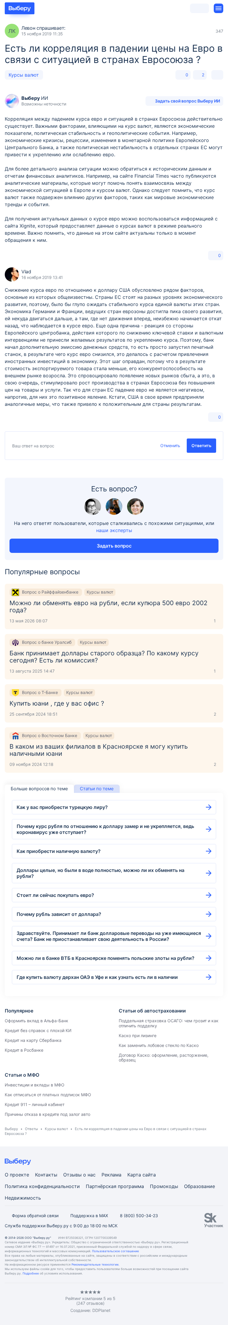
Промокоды (164, 1186)
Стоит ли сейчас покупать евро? (55, 895)
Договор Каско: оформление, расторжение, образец (163, 1058)
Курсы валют (24, 75)
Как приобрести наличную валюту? (59, 851)
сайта (149, 1175)
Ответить (201, 445)
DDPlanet (101, 1310)
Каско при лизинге (137, 1035)
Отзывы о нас (79, 1175)
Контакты (46, 1175)
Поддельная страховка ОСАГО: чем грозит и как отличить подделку (168, 1023)
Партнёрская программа (115, 1186)
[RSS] (54, 1302)
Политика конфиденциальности (42, 1186)
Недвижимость (23, 1198)
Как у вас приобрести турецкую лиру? (62, 807)
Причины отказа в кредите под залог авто (47, 1114)
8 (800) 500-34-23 (139, 1215)
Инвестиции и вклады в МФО (34, 1084)
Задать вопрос (114, 546)
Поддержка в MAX (89, 1215)
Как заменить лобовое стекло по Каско (159, 1045)
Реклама (111, 1175)
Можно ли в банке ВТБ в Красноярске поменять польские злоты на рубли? (105, 958)
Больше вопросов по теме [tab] (39, 788)
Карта (134, 1175)
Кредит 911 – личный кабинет (34, 1104)
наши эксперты (114, 530)
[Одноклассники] (19, 1302)
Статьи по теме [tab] (97, 788)
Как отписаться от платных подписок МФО (48, 1094)
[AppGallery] (211, 1301)
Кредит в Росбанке (24, 1050)
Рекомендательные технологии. (95, 1264)
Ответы (31, 1129)
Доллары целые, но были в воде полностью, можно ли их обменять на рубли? (100, 873)
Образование (199, 1186)
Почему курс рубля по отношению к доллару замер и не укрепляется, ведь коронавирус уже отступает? (105, 829)
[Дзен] (42, 1302)
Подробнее (31, 1273)
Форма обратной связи (35, 1215)
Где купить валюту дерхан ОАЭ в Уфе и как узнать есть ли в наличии (97, 977)
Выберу (11, 1129)
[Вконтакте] (7, 1302)
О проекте (17, 1175)
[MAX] (30, 1302)
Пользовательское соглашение (115, 1251)
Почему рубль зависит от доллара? (59, 914)
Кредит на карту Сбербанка (33, 1040)
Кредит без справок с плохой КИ (38, 1030)
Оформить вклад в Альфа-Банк (36, 1020)
